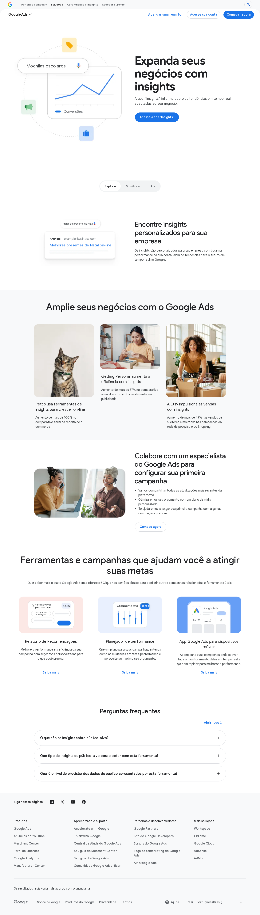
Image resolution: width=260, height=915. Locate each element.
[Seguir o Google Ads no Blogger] (51, 802)
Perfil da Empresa (26, 851)
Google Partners (146, 829)
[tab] (110, 186)
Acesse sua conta (203, 15)
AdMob (199, 858)
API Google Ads (145, 863)
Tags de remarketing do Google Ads (157, 853)
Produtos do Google (80, 902)
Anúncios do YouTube (29, 836)
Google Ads (22, 829)
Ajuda (175, 902)
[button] (130, 738)
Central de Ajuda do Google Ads (97, 843)
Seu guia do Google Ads (91, 858)
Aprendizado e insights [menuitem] (82, 4)
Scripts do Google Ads (150, 843)
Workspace (202, 829)
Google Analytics (26, 858)
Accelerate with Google (91, 829)
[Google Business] (10, 5)
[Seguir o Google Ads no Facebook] (83, 802)
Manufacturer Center (29, 866)
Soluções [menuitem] (57, 4)
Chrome (200, 836)
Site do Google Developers (154, 836)
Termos (126, 902)
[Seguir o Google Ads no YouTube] (73, 802)
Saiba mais (51, 672)
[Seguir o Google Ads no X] (62, 802)
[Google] (21, 902)
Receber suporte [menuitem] (113, 4)
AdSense (200, 851)
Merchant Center (26, 843)
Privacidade (107, 902)
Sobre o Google (48, 902)
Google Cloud (204, 843)
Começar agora (239, 15)
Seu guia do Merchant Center (95, 851)
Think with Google (87, 836)
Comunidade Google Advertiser (97, 866)
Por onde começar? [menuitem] (34, 4)
